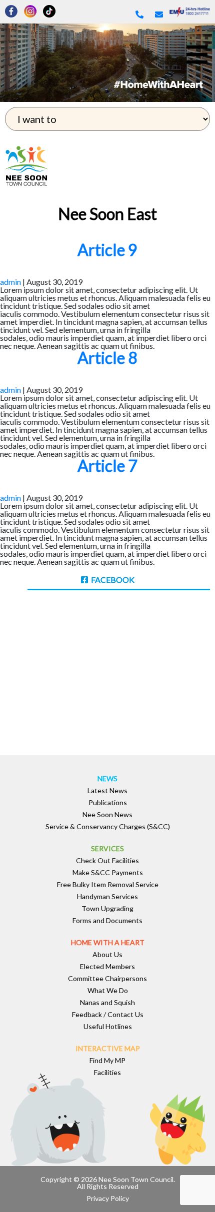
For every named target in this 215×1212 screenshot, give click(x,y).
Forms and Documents (107, 920)
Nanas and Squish (107, 1002)
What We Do (108, 990)
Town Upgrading (108, 908)
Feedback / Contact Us (108, 1014)
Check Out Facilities (107, 860)
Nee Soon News (107, 814)
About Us (107, 954)
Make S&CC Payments (107, 872)
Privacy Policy (107, 1198)
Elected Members (107, 966)
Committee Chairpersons (107, 978)
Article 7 (108, 465)
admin (10, 281)
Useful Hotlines (108, 1026)
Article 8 (108, 357)
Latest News (108, 790)
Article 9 (108, 249)
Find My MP (108, 1060)
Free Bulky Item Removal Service (107, 884)
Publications (107, 802)
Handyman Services (107, 896)
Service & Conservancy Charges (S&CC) (108, 826)
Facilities (107, 1072)
